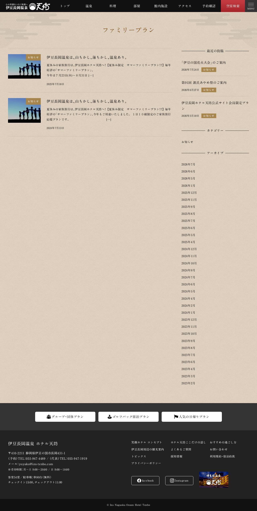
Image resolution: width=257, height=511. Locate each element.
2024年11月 (189, 256)
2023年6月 (188, 361)
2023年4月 (188, 368)
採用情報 (177, 456)
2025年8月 (188, 213)
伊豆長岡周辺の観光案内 (147, 449)
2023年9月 (188, 340)
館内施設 (161, 6)
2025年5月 (188, 234)
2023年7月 (188, 354)
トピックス (138, 456)
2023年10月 (189, 333)
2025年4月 (188, 241)
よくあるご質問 (181, 449)
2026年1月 (188, 185)
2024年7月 (188, 277)
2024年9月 (188, 270)
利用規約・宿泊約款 (222, 456)
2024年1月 (188, 312)
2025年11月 (189, 199)
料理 (112, 6)
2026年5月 (188, 178)
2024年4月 (188, 298)
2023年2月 (188, 383)
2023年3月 (188, 376)
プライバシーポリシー (146, 463)
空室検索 (233, 6)
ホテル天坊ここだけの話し (188, 442)
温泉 (89, 6)
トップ (65, 6)
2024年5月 (188, 291)
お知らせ (187, 141)
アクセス (185, 6)
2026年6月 (188, 171)
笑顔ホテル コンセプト (146, 442)
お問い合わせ (219, 449)
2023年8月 (188, 347)
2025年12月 (189, 192)
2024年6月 (188, 284)
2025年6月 (188, 227)
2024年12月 (189, 248)
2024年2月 (188, 305)
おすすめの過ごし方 (223, 442)
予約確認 (209, 6)
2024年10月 (189, 263)
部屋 (137, 6)
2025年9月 (188, 206)
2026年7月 (188, 164)
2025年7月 (188, 220)
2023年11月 (189, 326)
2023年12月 (189, 319)
